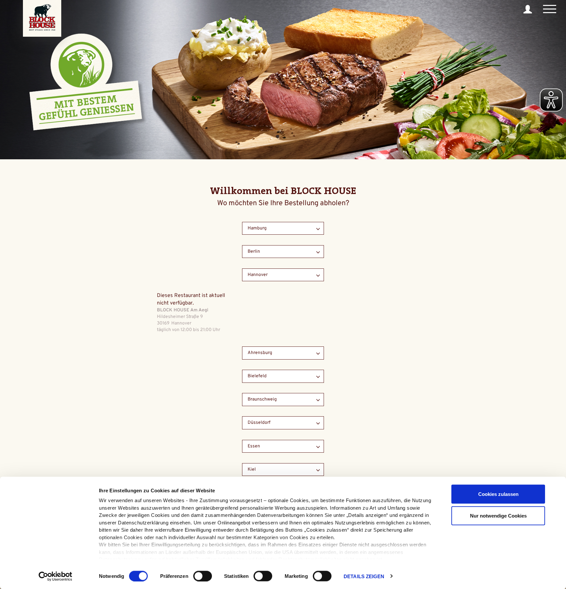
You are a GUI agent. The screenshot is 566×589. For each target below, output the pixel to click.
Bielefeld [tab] (257, 376)
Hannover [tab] (258, 275)
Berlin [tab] (254, 251)
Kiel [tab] (252, 469)
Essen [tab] (254, 446)
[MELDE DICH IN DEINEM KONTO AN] (528, 9)
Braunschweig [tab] (262, 399)
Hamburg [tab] (257, 228)
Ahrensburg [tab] (260, 353)
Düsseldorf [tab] (259, 422)
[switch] (202, 576)
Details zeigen (364, 576)
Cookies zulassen (498, 494)
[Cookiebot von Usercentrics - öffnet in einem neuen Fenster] (55, 576)
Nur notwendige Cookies (498, 515)
